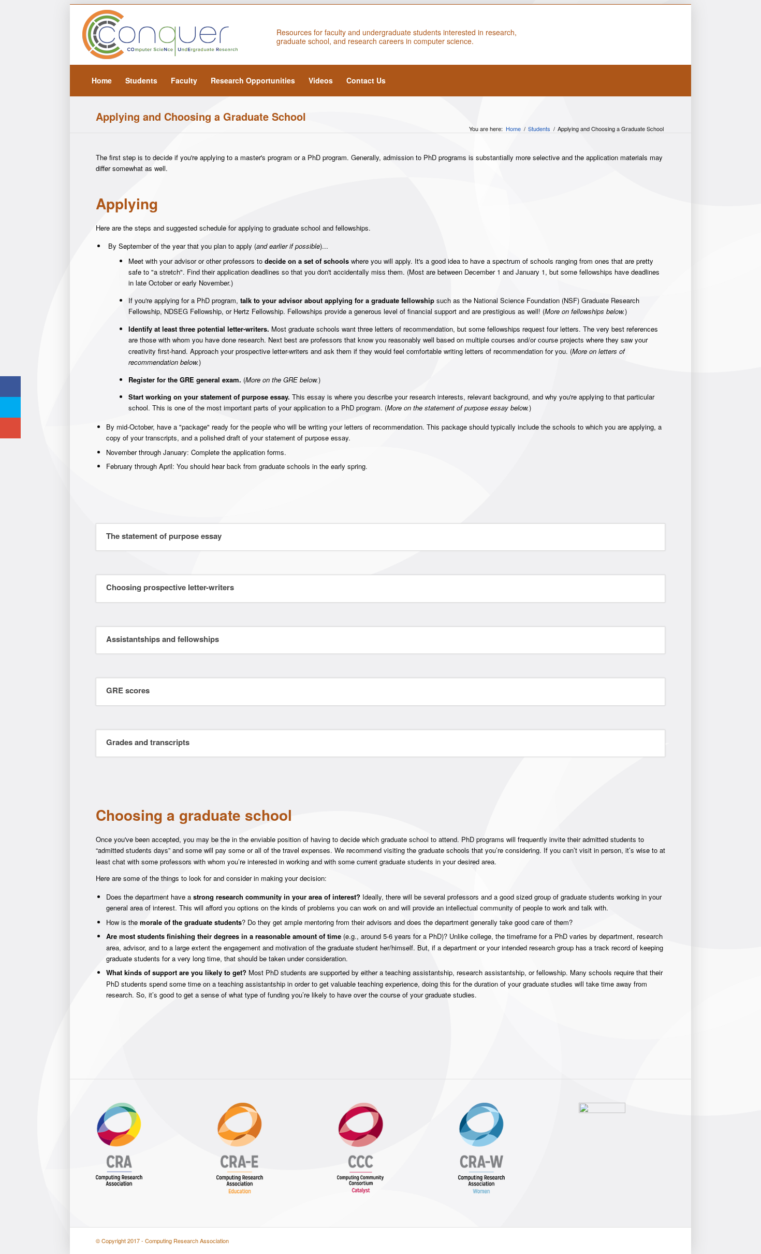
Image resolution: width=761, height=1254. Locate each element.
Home (513, 129)
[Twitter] (655, 34)
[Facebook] (671, 34)
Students (539, 129)
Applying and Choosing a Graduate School (201, 116)
